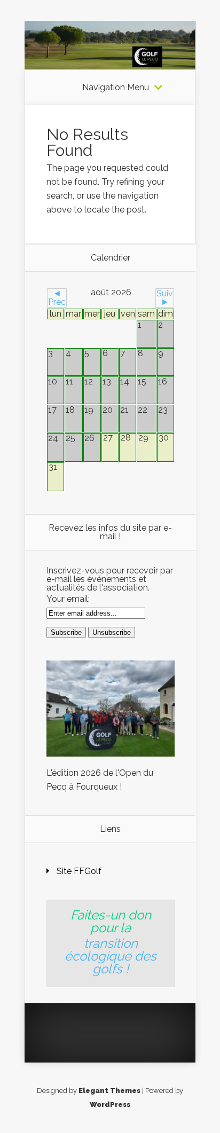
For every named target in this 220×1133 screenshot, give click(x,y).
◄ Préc (57, 297)
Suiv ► (164, 297)
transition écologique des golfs (110, 956)
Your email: (68, 599)
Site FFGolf (79, 871)
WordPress (110, 1104)
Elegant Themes (109, 1091)
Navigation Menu (115, 87)
